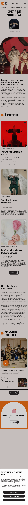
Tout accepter (14, 496)
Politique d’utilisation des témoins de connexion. (13, 486)
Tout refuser (14, 492)
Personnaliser (14, 500)
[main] (14, 487)
